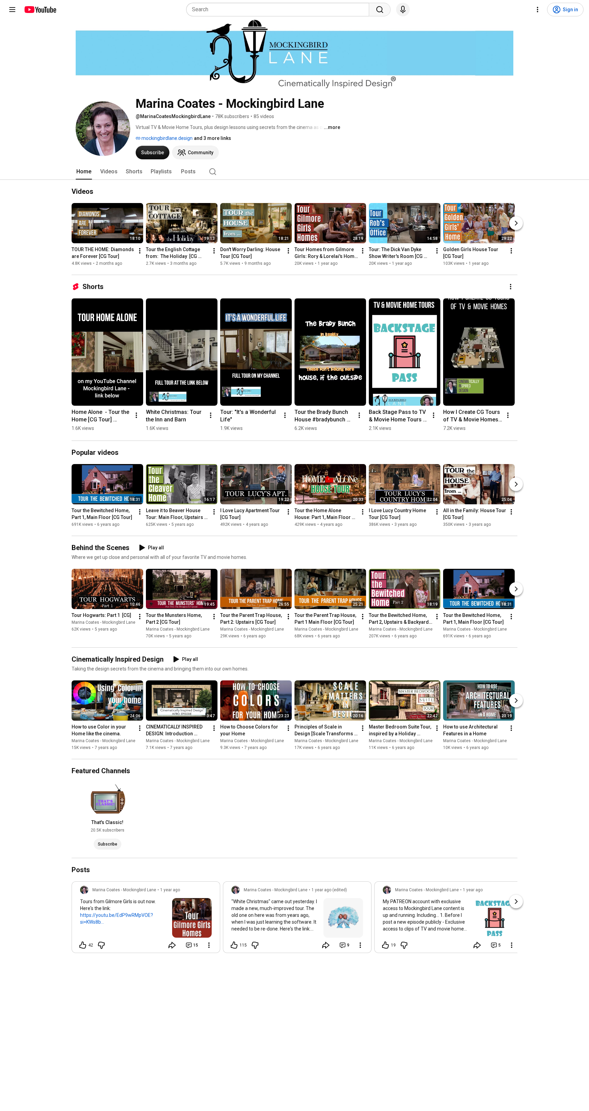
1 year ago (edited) (329, 890)
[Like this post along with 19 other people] (385, 945)
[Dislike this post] (101, 945)
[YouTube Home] (40, 9)
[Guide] (12, 9)
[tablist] (294, 171)
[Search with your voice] (403, 9)
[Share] (172, 945)
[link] (146, 919)
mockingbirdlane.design (166, 138)
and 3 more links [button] (212, 138)
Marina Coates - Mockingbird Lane (103, 622)
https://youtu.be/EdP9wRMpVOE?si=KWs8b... (116, 918)
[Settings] (537, 9)
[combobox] (279, 9)
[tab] (84, 171)
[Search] (380, 9)
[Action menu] (209, 945)
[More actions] (140, 251)
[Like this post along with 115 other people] (234, 945)
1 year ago (170, 890)
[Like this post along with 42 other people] (82, 945)
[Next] (516, 223)
